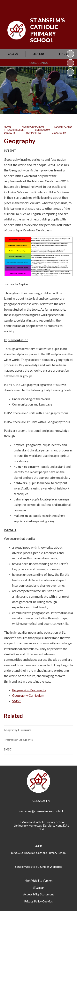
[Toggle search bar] (58, 6)
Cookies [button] (47, 901)
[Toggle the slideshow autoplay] (70, 53)
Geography (59, 132)
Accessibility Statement (38, 894)
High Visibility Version (39, 880)
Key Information (33, 126)
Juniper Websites (51, 866)
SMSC (16, 701)
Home (7, 126)
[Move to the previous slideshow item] (70, 63)
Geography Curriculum (28, 695)
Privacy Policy (33, 901)
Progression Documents (29, 690)
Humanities (33, 132)
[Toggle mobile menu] (68, 6)
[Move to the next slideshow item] (70, 72)
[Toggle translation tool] (48, 6)
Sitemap (38, 887)
